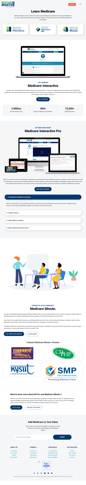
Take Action (72, 455)
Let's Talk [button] (16, 407)
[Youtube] (45, 473)
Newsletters (33, 455)
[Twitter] (52, 473)
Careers (14, 455)
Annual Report (14, 457)
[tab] (43, 201)
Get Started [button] (43, 99)
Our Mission (14, 451)
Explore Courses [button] (43, 189)
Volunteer (72, 457)
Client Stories (13, 453)
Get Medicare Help (52, 453)
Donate (72, 451)
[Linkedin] (48, 473)
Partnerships (33, 453)
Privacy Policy (50, 476)
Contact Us (33, 451)
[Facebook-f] (34, 473)
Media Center (33, 457)
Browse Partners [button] (34, 407)
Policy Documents (52, 455)
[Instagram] (41, 473)
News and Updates (53, 457)
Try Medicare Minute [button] (14, 334)
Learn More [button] (32, 334)
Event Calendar (72, 453)
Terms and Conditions (60, 476)
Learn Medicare (53, 451)
